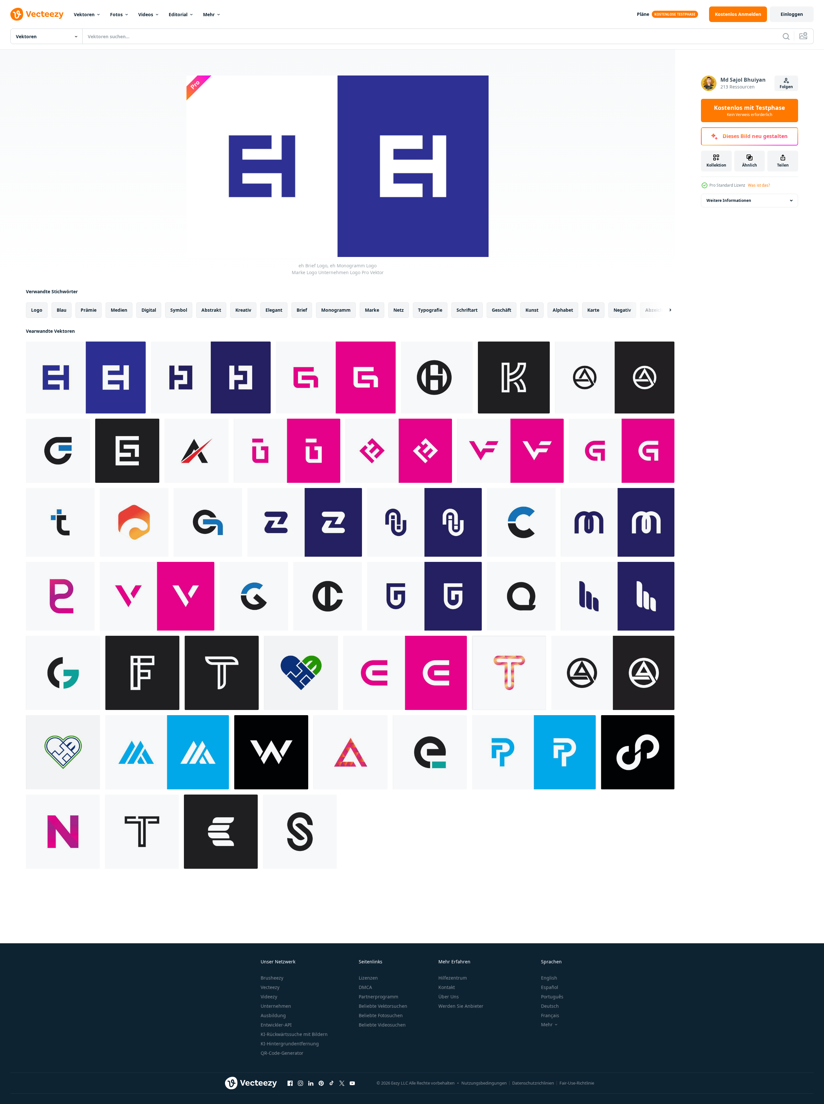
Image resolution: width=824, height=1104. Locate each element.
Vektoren (84, 14)
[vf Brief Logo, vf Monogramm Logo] (510, 451)
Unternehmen (276, 1006)
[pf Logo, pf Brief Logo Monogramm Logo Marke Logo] (534, 752)
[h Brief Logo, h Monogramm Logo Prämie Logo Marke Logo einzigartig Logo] (617, 596)
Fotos (116, 14)
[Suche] (786, 36)
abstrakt (211, 310)
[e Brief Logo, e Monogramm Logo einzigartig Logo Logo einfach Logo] (405, 673)
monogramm (336, 310)
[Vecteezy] (36, 14)
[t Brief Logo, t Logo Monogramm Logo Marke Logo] (60, 522)
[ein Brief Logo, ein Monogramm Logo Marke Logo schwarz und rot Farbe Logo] (196, 451)
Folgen (786, 86)
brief (302, 310)
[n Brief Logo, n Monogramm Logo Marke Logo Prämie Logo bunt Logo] (63, 832)
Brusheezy (272, 978)
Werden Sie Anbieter (460, 1006)
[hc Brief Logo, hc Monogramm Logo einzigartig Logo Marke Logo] (211, 377)
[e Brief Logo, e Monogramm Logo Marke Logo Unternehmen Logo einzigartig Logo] (58, 451)
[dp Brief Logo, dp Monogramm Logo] (637, 752)
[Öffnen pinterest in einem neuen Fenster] (321, 1083)
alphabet (563, 310)
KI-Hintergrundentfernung (290, 1043)
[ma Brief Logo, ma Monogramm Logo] (167, 752)
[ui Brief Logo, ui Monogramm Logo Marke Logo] (424, 522)
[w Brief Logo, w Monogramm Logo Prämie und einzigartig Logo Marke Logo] (271, 752)
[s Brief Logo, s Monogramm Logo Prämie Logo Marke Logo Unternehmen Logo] (300, 832)
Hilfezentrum (452, 978)
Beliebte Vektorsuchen (383, 1006)
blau (61, 310)
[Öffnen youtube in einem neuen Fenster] (352, 1083)
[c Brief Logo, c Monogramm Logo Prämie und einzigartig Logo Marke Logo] (134, 522)
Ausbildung (273, 1015)
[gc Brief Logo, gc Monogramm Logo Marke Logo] (621, 451)
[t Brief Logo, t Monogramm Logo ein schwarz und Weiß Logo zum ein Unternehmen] (142, 832)
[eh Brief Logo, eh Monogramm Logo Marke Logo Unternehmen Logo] (86, 377)
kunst (531, 310)
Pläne (643, 14)
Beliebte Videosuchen (382, 1025)
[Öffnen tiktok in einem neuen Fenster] (331, 1083)
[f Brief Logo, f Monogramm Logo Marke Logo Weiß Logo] (142, 673)
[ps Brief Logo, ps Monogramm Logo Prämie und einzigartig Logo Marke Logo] (60, 596)
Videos (145, 14)
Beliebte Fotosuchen (381, 1015)
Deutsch (550, 1006)
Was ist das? (759, 185)
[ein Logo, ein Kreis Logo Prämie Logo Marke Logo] (614, 377)
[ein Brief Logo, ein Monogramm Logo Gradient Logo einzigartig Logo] (350, 752)
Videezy (269, 997)
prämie (88, 310)
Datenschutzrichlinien (533, 1083)
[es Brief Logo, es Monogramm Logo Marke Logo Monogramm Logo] (127, 451)
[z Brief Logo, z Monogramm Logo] (304, 522)
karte (593, 310)
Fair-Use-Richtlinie (576, 1083)
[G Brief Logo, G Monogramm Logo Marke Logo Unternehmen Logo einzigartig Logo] (254, 596)
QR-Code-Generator (282, 1053)
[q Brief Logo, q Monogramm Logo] (208, 522)
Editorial (178, 14)
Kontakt (446, 987)
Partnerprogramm (378, 997)
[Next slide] (664, 310)
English (549, 978)
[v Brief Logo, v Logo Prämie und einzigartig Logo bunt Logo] (157, 596)
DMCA (365, 987)
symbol (178, 310)
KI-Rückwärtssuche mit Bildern (294, 1034)
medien (119, 310)
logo (36, 310)
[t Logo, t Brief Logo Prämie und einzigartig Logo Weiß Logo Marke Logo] (222, 673)
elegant (273, 310)
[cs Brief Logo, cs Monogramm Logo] (336, 377)
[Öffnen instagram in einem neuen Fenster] (300, 1083)
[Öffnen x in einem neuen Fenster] (341, 1083)
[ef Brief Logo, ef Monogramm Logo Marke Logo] (398, 451)
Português (552, 997)
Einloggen (792, 14)
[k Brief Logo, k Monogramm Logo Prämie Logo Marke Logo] (514, 377)
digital (148, 310)
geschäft (501, 310)
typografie (430, 310)
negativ (622, 310)
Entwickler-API (276, 1025)
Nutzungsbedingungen (484, 1083)
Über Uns (448, 997)
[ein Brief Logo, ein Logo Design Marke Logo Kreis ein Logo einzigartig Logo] (612, 673)
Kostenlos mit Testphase (749, 110)
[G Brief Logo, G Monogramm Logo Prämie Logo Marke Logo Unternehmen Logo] (63, 673)
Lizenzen (368, 978)
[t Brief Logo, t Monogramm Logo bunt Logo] (509, 673)
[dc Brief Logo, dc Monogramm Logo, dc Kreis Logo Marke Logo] (327, 596)
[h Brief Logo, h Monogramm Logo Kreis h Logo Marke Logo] (437, 377)
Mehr (209, 14)
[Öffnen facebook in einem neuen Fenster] (290, 1083)
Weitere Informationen (728, 200)
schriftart (467, 310)
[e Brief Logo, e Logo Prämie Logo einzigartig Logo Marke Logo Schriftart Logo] (430, 752)
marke (372, 310)
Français (550, 1015)
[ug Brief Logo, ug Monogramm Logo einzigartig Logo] (424, 596)
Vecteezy (270, 987)
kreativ (243, 310)
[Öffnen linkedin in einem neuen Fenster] (310, 1083)
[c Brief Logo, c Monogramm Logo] (521, 522)
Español (549, 987)
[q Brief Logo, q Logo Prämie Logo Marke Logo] (521, 596)
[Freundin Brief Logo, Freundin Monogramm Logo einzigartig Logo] (287, 451)
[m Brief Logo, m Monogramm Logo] (617, 522)
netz (398, 310)
